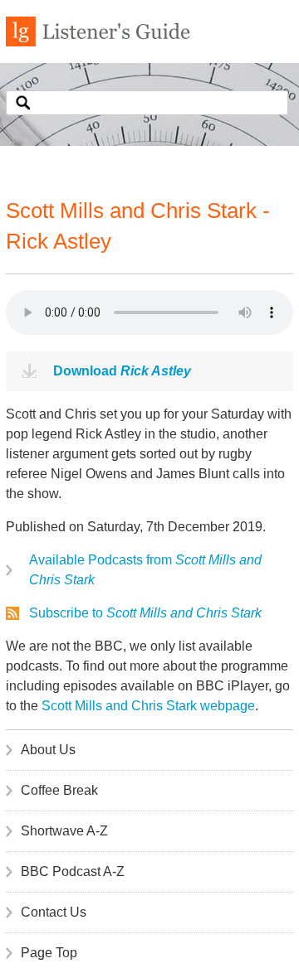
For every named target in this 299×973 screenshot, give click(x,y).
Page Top (49, 953)
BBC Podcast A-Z (73, 871)
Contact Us (53, 912)
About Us (48, 750)
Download (122, 371)
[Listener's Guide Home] (98, 42)
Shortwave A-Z (64, 831)
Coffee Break (59, 790)
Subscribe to (145, 613)
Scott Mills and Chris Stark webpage (148, 706)
